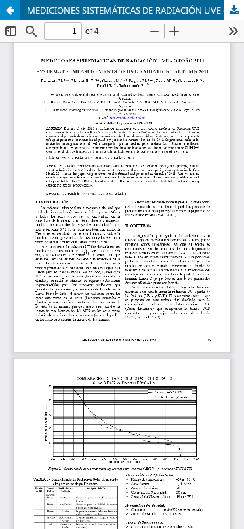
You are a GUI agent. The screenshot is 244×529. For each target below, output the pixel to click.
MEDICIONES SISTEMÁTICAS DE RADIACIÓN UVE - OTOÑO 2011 (135, 10)
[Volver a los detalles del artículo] (10, 10)
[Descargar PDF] (234, 10)
